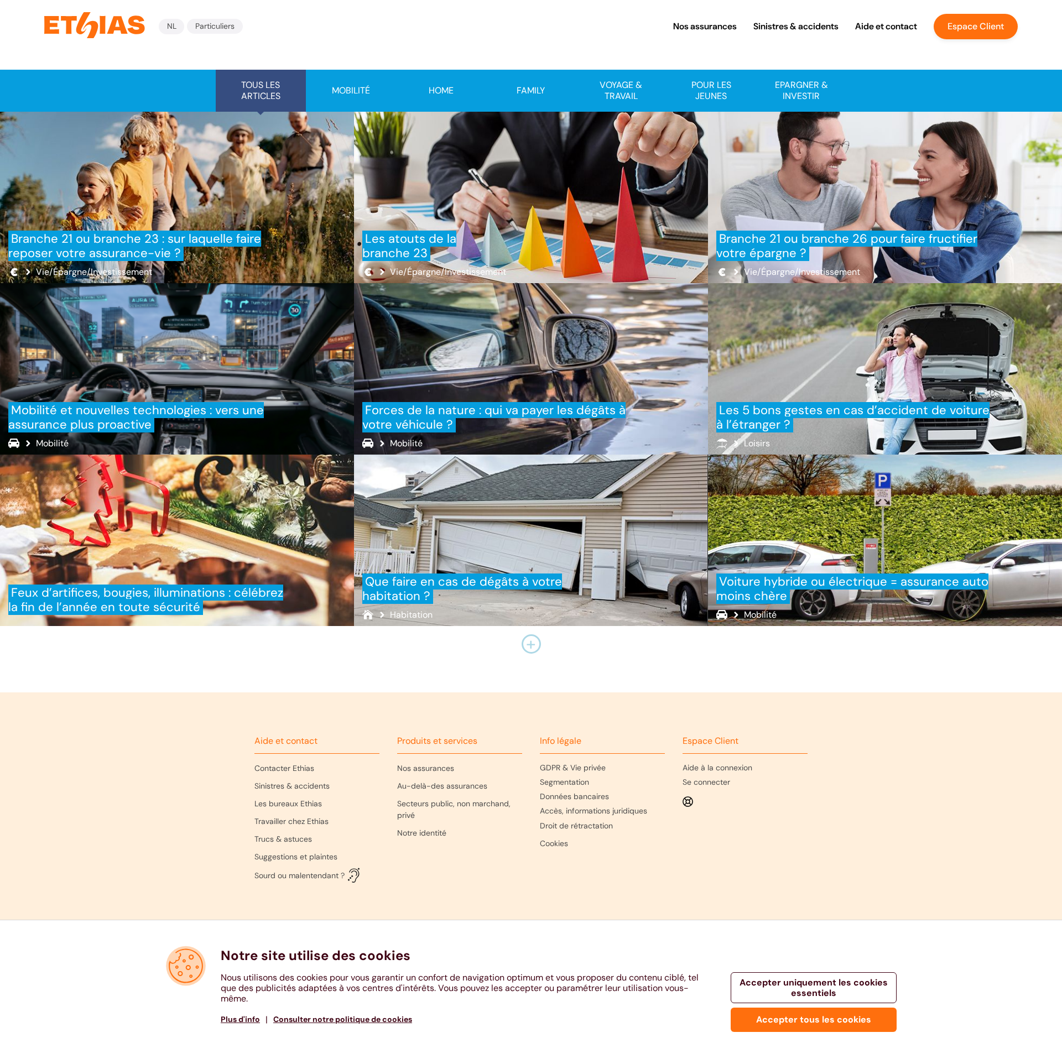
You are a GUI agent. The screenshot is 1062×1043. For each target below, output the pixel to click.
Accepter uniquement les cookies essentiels (814, 988)
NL (171, 26)
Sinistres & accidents (796, 26)
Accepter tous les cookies (813, 1019)
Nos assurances (705, 26)
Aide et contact (886, 26)
